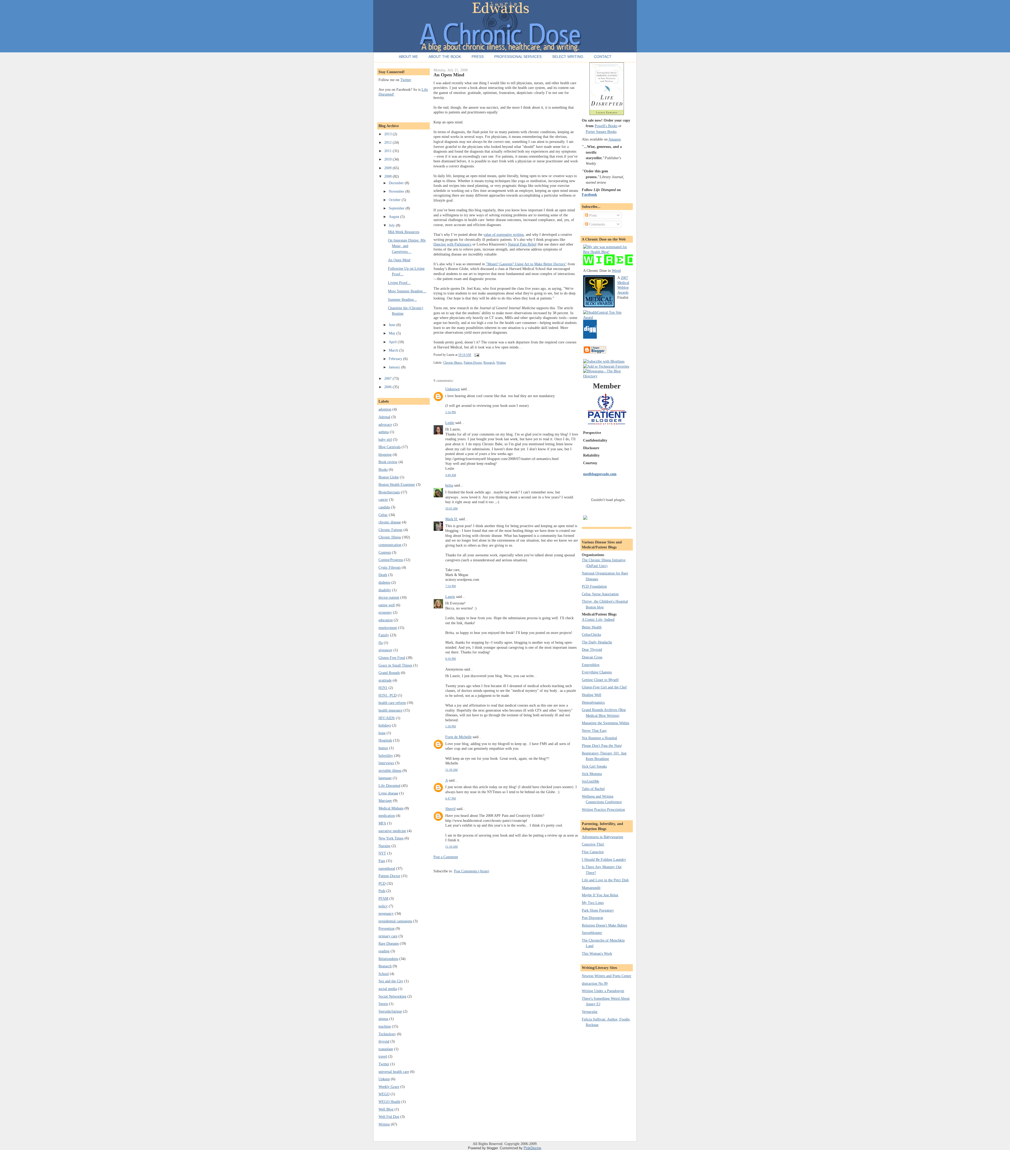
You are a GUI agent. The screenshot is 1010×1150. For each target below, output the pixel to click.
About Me (408, 56)
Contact (603, 56)
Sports (383, 1004)
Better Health (592, 627)
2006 (388, 387)
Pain (381, 861)
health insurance (390, 710)
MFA (382, 823)
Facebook (589, 194)
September (397, 208)
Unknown (452, 389)
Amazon (614, 139)
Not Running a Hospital (599, 738)
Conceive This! (593, 844)
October (395, 200)
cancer (383, 499)
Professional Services (518, 56)
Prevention (386, 928)
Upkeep (384, 1079)
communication (389, 545)
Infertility (385, 755)
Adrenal (384, 417)
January (395, 367)
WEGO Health (389, 1101)
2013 (388, 134)
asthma (383, 432)
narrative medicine (392, 831)
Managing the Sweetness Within (605, 723)
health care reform (392, 703)
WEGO (384, 1094)
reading (384, 951)
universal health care (393, 1071)
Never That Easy (594, 730)
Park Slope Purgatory (598, 910)
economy (385, 612)
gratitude (385, 680)
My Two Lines (593, 903)
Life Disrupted (389, 785)
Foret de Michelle (458, 737)
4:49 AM (450, 475)
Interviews (386, 763)
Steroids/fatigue (390, 1011)
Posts (592, 215)
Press (478, 56)
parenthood (386, 868)
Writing (384, 1124)
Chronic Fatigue (390, 530)
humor (383, 748)
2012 (388, 142)
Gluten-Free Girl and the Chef (604, 687)
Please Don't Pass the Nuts (601, 745)
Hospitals (385, 740)
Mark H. (451, 519)
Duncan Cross (592, 657)
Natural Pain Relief (522, 244)
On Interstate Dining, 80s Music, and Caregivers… (407, 246)
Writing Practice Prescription (603, 809)
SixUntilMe (590, 781)
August (394, 216)
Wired (616, 270)
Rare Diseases (388, 943)
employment (387, 628)
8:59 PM (450, 658)
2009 (388, 168)
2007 (388, 378)
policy (383, 906)
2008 (388, 176)
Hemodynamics (593, 702)
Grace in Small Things (395, 665)
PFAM (383, 898)
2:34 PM (450, 412)
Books (383, 469)
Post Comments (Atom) (471, 871)
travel (382, 1056)
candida (384, 507)
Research (385, 966)
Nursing (384, 846)
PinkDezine (532, 1148)
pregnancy (386, 913)
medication (386, 815)
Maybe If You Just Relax (600, 895)
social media (387, 989)
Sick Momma (592, 774)
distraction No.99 (595, 983)
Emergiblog (590, 665)
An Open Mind (399, 260)
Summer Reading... (402, 299)
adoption (384, 409)
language (385, 778)
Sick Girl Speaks (594, 766)
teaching (384, 1026)
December (397, 183)
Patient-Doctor (389, 876)
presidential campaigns (395, 921)
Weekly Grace (388, 1086)
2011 (388, 151)
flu (380, 643)
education (385, 620)
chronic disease (389, 522)
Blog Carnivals (389, 447)
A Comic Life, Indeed (598, 619)
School (383, 974)
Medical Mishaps (390, 808)
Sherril (450, 809)
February (396, 359)
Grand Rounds (389, 673)
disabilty (384, 590)
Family (383, 635)
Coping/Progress (390, 560)
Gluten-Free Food (391, 658)
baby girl (385, 439)
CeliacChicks (591, 634)
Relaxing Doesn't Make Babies (604, 925)
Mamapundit (591, 888)
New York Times (390, 838)
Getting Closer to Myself (600, 680)
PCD (382, 883)
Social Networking (392, 996)
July (392, 225)
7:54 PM (450, 586)
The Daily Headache (597, 642)
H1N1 (382, 688)
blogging (385, 454)
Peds (381, 891)
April (393, 342)
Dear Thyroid (592, 649)
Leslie (449, 423)
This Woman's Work (597, 953)
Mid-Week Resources (403, 232)
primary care (387, 936)
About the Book (444, 56)
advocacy (385, 424)
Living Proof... (399, 283)
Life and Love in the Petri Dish (605, 880)
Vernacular (590, 1011)
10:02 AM (451, 508)
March (394, 350)
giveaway (385, 650)
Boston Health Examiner (396, 484)
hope (382, 733)
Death (382, 575)
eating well (386, 605)
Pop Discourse (592, 918)
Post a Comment (445, 857)
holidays (384, 725)
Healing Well (591, 695)
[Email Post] (476, 355)
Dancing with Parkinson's (452, 244)
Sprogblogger (592, 933)
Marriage (385, 800)
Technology (387, 1034)
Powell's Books (606, 126)
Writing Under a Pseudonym (603, 991)
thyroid (383, 1041)
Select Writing (567, 56)
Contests (384, 552)
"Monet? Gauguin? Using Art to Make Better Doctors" (526, 264)
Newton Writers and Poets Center (606, 976)
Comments (596, 224)
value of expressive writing (503, 234)
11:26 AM (451, 846)
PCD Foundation (594, 586)
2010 (388, 159)
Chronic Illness (389, 537)
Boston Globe (388, 477)
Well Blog (385, 1109)
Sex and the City (390, 981)
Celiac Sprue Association (600, 594)
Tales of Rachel (593, 789)
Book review (387, 462)
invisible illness (389, 770)
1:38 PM (450, 726)
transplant (385, 1049)
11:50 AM (451, 769)
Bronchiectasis (389, 492)
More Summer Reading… (407, 291)
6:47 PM (450, 798)
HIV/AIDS (386, 718)
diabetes (384, 582)
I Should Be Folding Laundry (604, 859)
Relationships (388, 959)
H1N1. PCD (387, 695)
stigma (383, 1019)
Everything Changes (597, 672)
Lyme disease (388, 793)
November (397, 191)
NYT (382, 853)
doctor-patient (388, 597)
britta (449, 485)
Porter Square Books (601, 131)
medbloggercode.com (600, 474)
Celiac (383, 515)
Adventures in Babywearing (602, 837)
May (392, 333)
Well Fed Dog (388, 1116)
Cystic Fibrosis (389, 567)
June (392, 325)
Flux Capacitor (593, 852)
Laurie (450, 596)
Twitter (405, 80)
